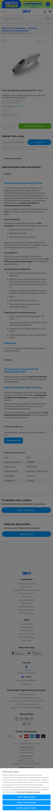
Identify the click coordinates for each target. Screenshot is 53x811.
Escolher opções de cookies (26, 808)
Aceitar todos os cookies (26, 797)
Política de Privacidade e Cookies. (28, 792)
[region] (26, 789)
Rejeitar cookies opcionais (26, 802)
